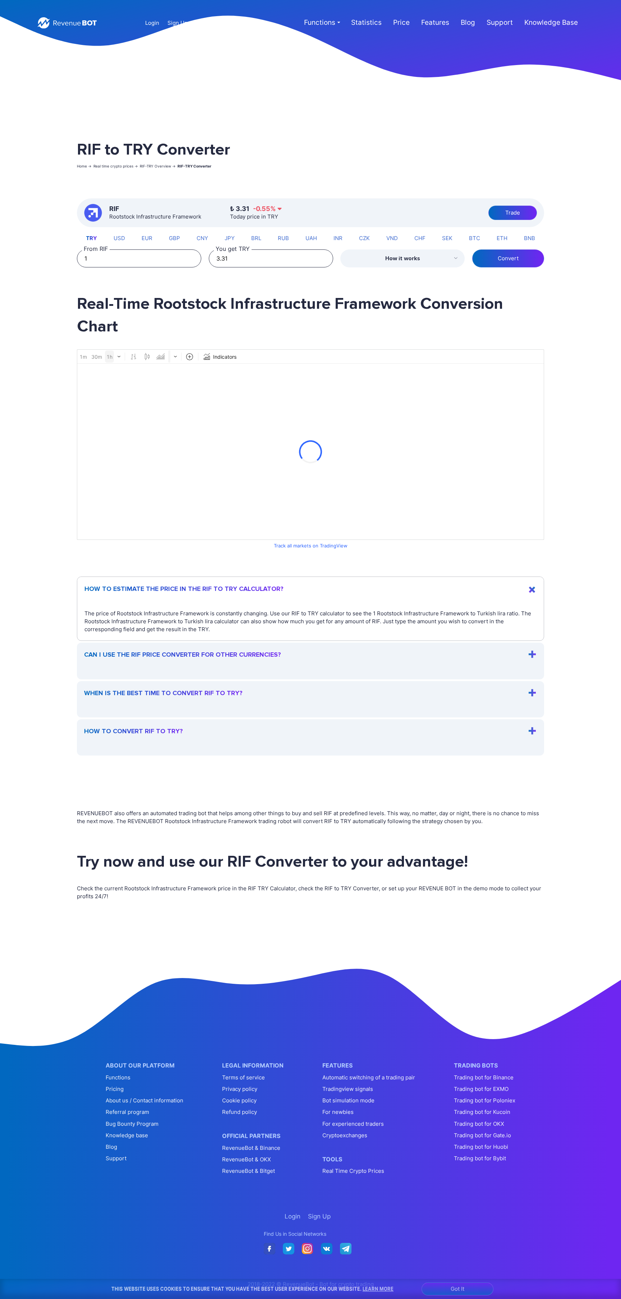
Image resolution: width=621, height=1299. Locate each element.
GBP (174, 238)
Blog (468, 22)
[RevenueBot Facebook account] (269, 1249)
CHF (420, 238)
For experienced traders (353, 1123)
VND (392, 238)
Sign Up (177, 22)
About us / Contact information (144, 1100)
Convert (508, 258)
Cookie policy (239, 1100)
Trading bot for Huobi (481, 1146)
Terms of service (243, 1077)
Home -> (84, 166)
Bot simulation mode (348, 1100)
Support (500, 22)
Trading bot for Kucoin (482, 1111)
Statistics (366, 22)
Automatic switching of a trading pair (368, 1077)
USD (119, 238)
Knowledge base (127, 1135)
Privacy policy (239, 1088)
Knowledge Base (551, 22)
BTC (474, 238)
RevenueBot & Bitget (248, 1170)
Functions (118, 1077)
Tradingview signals (347, 1088)
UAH (311, 238)
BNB (529, 238)
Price (401, 22)
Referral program (127, 1111)
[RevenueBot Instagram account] (307, 1249)
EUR (147, 238)
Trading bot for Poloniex (484, 1100)
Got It (457, 1288)
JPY (230, 238)
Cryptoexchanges (344, 1135)
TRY (91, 238)
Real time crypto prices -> (115, 166)
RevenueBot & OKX (246, 1159)
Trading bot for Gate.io (482, 1135)
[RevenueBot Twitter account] (288, 1249)
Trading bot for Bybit (480, 1158)
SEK (447, 238)
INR (338, 238)
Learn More (378, 1288)
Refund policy (239, 1111)
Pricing (115, 1088)
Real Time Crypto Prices (353, 1170)
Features (435, 22)
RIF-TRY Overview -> (158, 166)
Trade (512, 212)
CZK (364, 238)
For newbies (338, 1111)
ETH (502, 238)
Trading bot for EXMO (481, 1088)
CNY (202, 238)
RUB (283, 238)
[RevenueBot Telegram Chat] (345, 1249)
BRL (256, 238)
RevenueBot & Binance (251, 1147)
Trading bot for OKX (479, 1123)
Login (152, 22)
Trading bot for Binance (484, 1077)
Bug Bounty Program (132, 1123)
